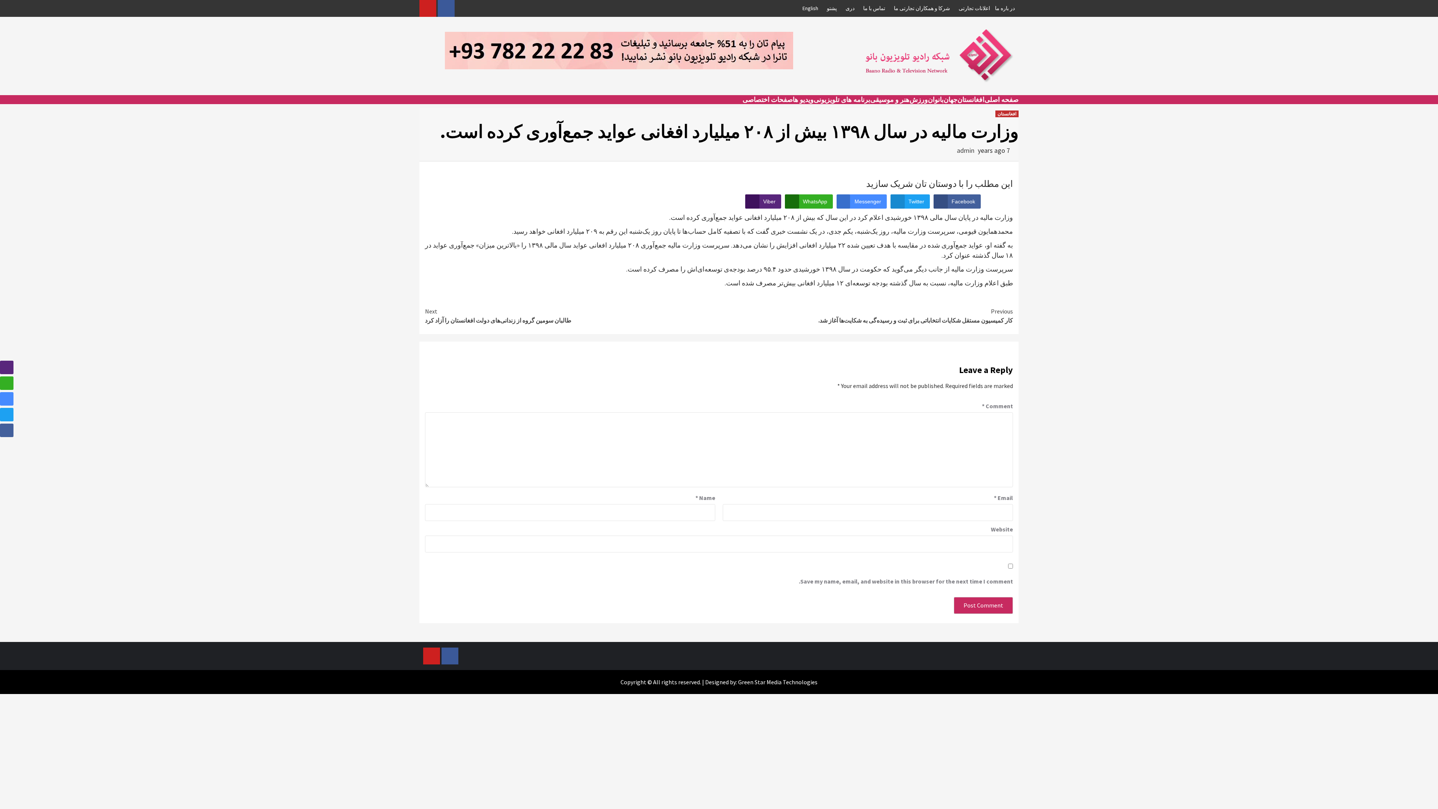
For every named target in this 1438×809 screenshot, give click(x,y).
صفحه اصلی (1002, 99)
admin (965, 150)
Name (705, 498)
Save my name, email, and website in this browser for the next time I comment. (906, 581)
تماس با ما (874, 8)
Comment (997, 406)
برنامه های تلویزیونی (842, 99)
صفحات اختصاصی (768, 99)
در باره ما (1005, 8)
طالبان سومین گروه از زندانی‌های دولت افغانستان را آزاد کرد (498, 315)
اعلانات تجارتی (974, 8)
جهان (951, 99)
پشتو (832, 8)
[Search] (424, 106)
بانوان (936, 99)
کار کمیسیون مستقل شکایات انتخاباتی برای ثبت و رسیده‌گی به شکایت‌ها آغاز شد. (915, 315)
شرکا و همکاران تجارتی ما (922, 8)
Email (1003, 498)
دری (850, 8)
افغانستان (971, 99)
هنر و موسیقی (890, 99)
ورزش (919, 99)
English (810, 8)
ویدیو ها (803, 99)
